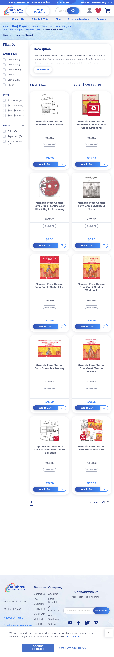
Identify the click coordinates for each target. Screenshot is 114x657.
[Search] (73, 10)
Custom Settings (72, 648)
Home (6, 26)
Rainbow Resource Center (15, 589)
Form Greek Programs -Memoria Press (21, 29)
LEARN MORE (62, 2)
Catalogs (101, 19)
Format (7, 125)
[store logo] (13, 11)
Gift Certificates (54, 617)
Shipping (38, 619)
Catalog (52, 624)
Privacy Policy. (73, 636)
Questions (39, 603)
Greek (35, 26)
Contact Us (18, 19)
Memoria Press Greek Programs (56, 26)
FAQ (36, 599)
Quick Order (18, 26)
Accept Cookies (38, 647)
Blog (58, 19)
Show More (43, 69)
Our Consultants (54, 608)
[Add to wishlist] (62, 164)
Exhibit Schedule (53, 600)
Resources (39, 608)
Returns (38, 624)
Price (6, 94)
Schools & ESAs (39, 19)
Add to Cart (45, 164)
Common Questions (78, 19)
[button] (89, 10)
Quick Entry (40, 613)
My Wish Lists (98, 11)
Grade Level (10, 53)
